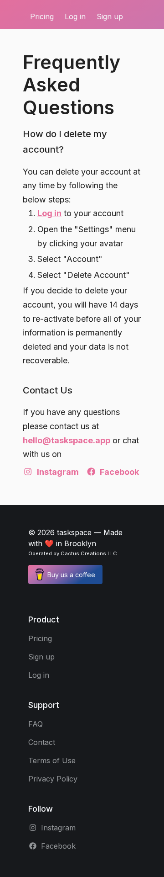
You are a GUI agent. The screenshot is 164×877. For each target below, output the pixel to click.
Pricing (42, 16)
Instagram (58, 472)
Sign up (110, 16)
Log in (75, 16)
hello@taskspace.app (66, 440)
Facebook (119, 472)
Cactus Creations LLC (89, 553)
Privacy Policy (52, 778)
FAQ (35, 723)
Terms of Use (52, 760)
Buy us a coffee (71, 575)
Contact (41, 742)
